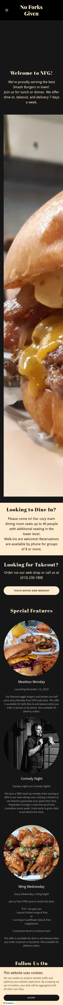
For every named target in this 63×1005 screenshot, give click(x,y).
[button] (8, 10)
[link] (31, 14)
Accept (31, 998)
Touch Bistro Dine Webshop (31, 590)
